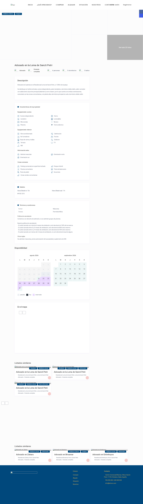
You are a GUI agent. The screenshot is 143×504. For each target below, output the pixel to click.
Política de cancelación (24, 216)
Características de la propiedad (30, 107)
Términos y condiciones (27, 205)
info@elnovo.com (110, 483)
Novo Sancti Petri (34, 457)
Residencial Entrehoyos (100, 457)
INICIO (30, 5)
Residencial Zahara (23, 457)
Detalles (22, 187)
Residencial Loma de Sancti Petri (27, 375)
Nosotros (76, 484)
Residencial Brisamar (62, 457)
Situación (76, 481)
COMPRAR (60, 5)
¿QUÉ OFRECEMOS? (44, 5)
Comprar (75, 475)
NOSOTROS (96, 5)
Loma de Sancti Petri (42, 375)
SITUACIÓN (83, 5)
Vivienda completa (29, 377)
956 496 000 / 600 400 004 (113, 480)
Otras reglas (21, 236)
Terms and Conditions (125, 501)
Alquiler (75, 478)
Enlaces (75, 471)
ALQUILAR (71, 5)
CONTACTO (109, 5)
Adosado (22, 70)
